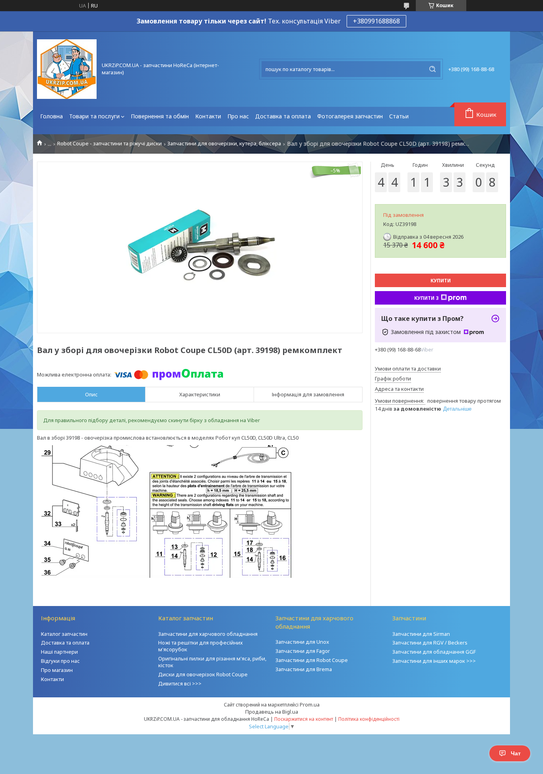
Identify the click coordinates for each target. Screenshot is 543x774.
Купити (441, 280)
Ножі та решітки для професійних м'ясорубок (200, 646)
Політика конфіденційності (368, 719)
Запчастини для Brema (303, 669)
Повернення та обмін (160, 116)
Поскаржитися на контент (303, 719)
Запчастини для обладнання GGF (434, 651)
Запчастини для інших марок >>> (434, 660)
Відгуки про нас (60, 660)
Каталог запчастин (64, 633)
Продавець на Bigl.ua (271, 711)
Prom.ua (310, 704)
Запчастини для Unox (302, 641)
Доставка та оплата (283, 116)
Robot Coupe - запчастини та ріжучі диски (109, 143)
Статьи (399, 116)
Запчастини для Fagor (302, 650)
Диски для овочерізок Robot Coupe (203, 674)
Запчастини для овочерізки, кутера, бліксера (224, 143)
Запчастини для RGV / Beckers (429, 642)
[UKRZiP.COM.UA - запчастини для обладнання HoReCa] (67, 69)
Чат (516, 753)
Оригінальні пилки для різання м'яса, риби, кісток (212, 662)
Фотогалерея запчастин (350, 116)
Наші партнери (59, 651)
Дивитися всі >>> (180, 683)
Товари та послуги (94, 116)
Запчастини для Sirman (421, 633)
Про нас (238, 116)
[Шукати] (432, 69)
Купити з (426, 298)
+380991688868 (376, 21)
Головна (51, 116)
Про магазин (57, 670)
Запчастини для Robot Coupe (311, 660)
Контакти (208, 116)
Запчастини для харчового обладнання (208, 633)
